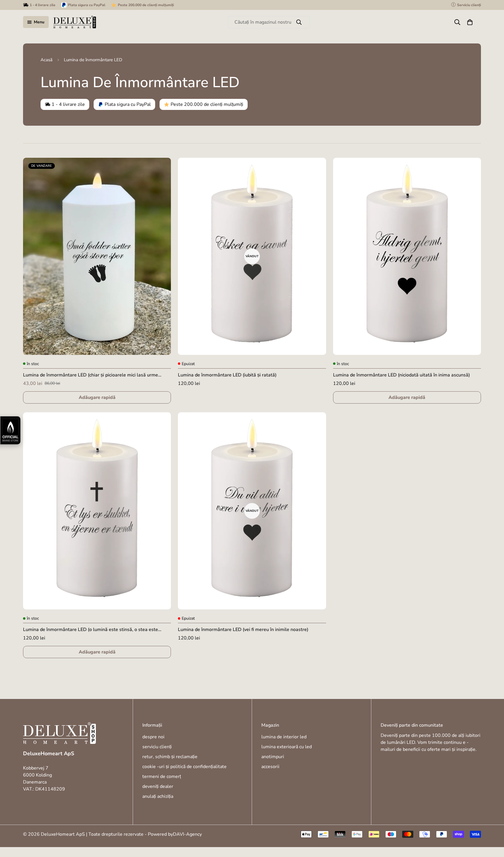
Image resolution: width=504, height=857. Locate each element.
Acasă (46, 60)
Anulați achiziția (157, 796)
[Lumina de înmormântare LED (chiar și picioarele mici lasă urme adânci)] (97, 256)
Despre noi (153, 737)
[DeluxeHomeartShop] (74, 22)
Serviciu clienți (157, 747)
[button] (470, 22)
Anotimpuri (272, 756)
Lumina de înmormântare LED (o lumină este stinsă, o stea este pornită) (90, 629)
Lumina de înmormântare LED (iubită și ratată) (227, 375)
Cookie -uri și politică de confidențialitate (184, 766)
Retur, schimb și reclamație (169, 756)
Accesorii (270, 766)
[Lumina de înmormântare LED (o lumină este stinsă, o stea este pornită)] (97, 510)
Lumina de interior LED (284, 737)
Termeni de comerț (161, 776)
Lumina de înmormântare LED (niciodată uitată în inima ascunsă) (401, 375)
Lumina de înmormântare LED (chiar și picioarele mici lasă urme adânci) (90, 375)
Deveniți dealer (157, 786)
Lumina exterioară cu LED (286, 747)
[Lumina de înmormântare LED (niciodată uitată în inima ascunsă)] (407, 256)
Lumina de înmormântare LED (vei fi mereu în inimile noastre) (243, 629)
